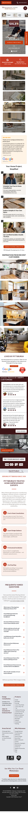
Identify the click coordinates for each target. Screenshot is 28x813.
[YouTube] (14, 788)
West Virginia (5, 736)
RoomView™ (18, 738)
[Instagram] (17, 788)
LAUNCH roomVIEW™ (7, 450)
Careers (17, 741)
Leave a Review (21, 431)
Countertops (18, 722)
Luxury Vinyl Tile (19, 706)
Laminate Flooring (19, 711)
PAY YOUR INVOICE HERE (14, 459)
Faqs (16, 751)
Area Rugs (17, 701)
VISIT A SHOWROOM (14, 48)
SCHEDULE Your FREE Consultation (14, 246)
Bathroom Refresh (19, 715)
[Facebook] (10, 788)
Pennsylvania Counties (7, 733)
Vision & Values (18, 736)
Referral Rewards (19, 739)
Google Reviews (19, 731)
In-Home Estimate (6, 738)
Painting (17, 723)
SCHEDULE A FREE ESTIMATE (14, 42)
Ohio (3, 734)
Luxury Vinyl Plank (19, 704)
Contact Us (17, 746)
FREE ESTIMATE (6, 2)
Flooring (17, 703)
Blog (16, 750)
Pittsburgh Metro (6, 731)
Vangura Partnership (20, 748)
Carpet (16, 699)
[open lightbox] (14, 269)
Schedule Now (14, 775)
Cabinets (17, 720)
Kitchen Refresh (19, 713)
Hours (3, 739)
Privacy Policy (14, 795)
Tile (16, 708)
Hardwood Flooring (20, 710)
